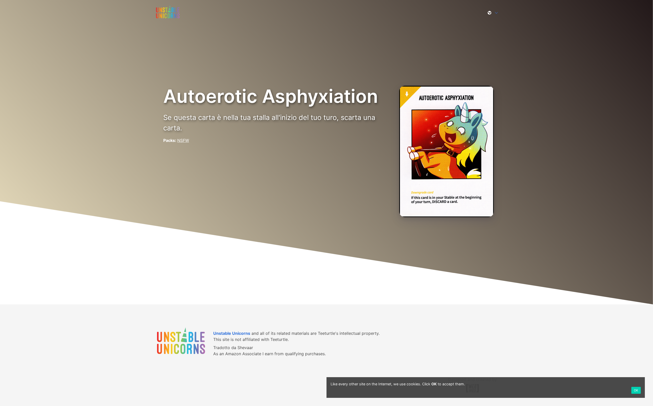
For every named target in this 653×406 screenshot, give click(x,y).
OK (636, 390)
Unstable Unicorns (231, 333)
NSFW (183, 140)
